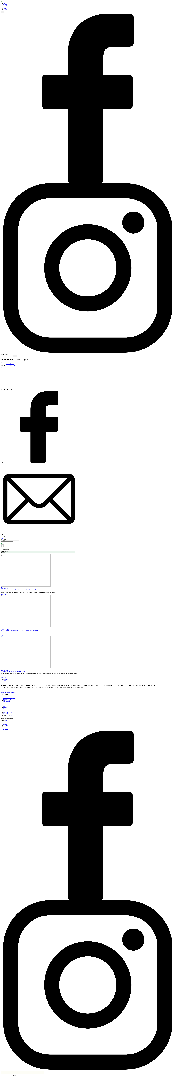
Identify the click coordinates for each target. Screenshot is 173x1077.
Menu (6, 354)
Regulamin (5, 713)
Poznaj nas (12, 692)
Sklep (4, 709)
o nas (4, 3)
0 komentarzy (12, 365)
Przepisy (5, 708)
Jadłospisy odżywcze (7, 699)
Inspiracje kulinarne (5, 588)
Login (2, 538)
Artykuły (5, 707)
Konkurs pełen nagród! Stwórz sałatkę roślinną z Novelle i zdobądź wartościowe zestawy (20, 630)
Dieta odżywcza (6, 700)
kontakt (4, 8)
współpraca (5, 9)
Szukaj (2, 11)
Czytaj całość (3, 594)
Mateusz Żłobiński (10, 364)
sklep (4, 7)
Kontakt (5, 711)
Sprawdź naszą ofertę (5, 692)
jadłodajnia (5, 5)
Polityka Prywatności (15, 715)
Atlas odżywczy (6, 701)
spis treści (5, 4)
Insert (14, 1075)
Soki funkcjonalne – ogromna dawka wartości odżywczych (13, 671)
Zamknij (2, 720)
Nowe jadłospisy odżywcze (9, 698)
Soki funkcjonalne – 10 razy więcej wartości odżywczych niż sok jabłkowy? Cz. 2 (18, 589)
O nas (4, 706)
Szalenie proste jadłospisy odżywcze (11, 696)
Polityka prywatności (7, 712)
